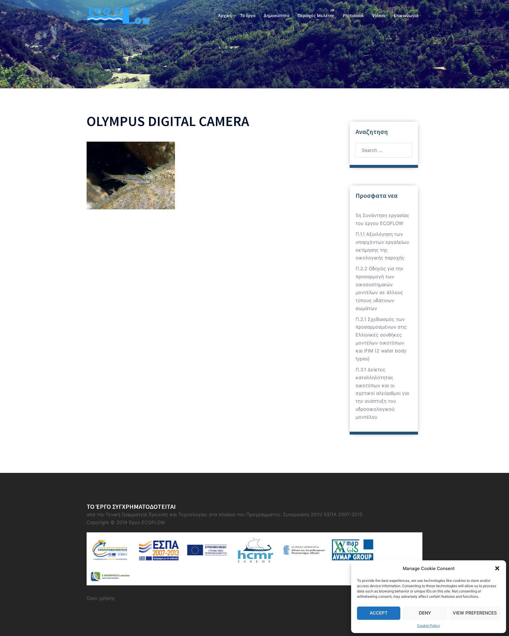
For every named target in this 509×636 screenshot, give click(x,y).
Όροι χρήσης (101, 598)
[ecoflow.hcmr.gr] (118, 15)
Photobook (353, 15)
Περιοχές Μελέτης (316, 15)
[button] (497, 568)
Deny (425, 613)
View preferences (475, 613)
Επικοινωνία (406, 15)
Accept (379, 613)
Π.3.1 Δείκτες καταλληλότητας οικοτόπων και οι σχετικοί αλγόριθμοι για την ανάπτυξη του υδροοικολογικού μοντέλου (382, 393)
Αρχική (225, 15)
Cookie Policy (428, 625)
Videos (379, 15)
